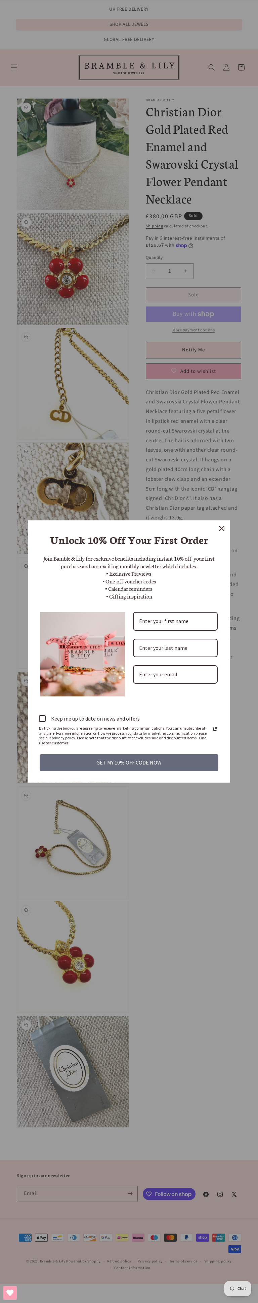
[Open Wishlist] (10, 1293)
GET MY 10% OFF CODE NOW (129, 762)
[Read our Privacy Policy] (215, 729)
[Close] (222, 528)
